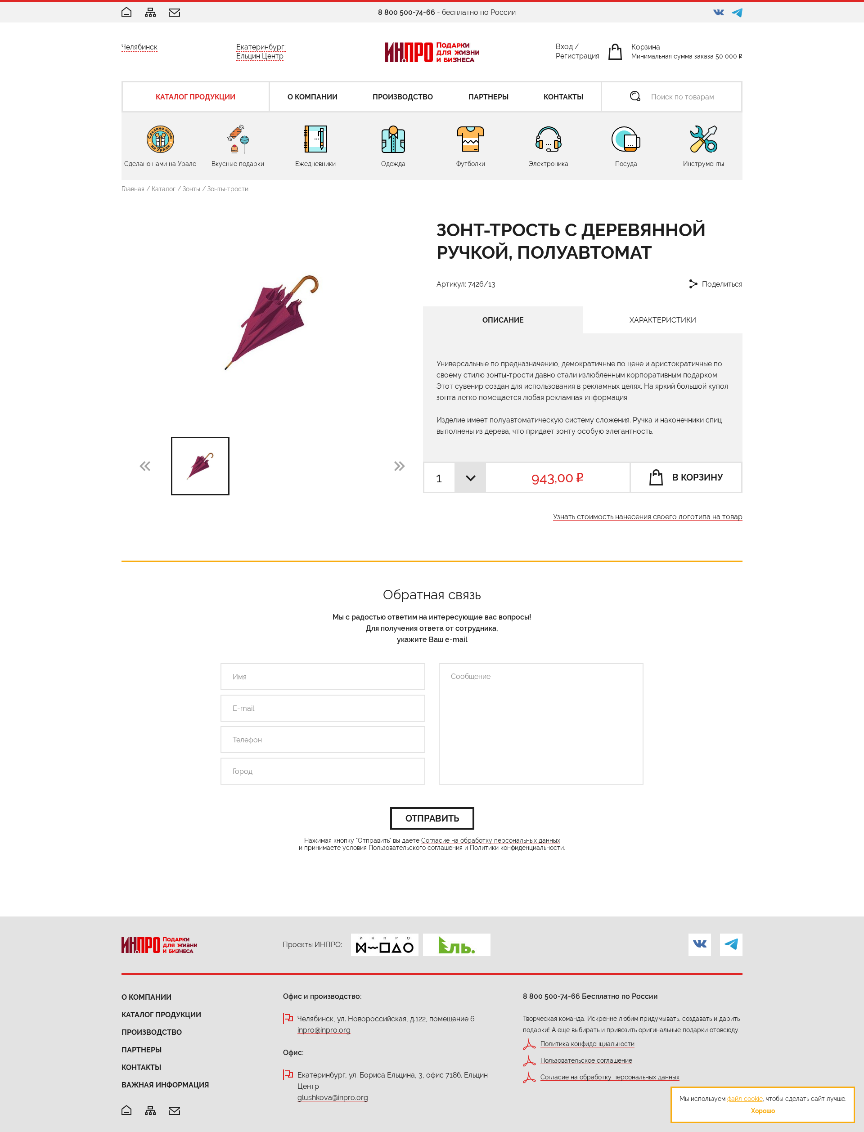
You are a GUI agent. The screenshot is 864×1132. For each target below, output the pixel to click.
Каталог (164, 189)
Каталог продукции (161, 1015)
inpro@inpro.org (324, 1030)
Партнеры (142, 1050)
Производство (152, 1032)
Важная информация (165, 1085)
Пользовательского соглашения (416, 848)
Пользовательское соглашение (586, 1060)
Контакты (141, 1067)
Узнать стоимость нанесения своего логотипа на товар (647, 517)
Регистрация (577, 57)
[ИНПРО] (432, 52)
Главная (133, 189)
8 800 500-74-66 (406, 12)
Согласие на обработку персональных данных (490, 840)
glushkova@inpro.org (332, 1098)
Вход (564, 48)
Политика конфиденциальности (587, 1044)
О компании (146, 997)
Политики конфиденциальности (517, 848)
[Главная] (126, 12)
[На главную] (126, 1110)
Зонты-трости (227, 189)
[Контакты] (174, 13)
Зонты (191, 189)
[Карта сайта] (150, 13)
